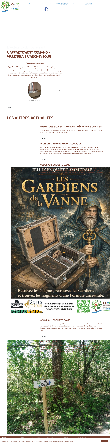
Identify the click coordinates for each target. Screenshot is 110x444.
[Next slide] (59, 90)
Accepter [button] (104, 441)
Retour (10, 108)
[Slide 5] (40, 101)
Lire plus (43, 138)
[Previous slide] (10, 90)
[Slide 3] (36, 101)
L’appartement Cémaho (35, 63)
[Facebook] (46, 9)
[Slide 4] (38, 101)
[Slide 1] (30, 101)
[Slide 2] (32, 101)
